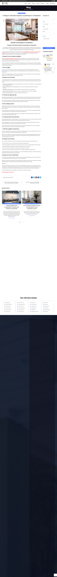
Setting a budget (4, 69)
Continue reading (32, 215)
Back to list (22, 182)
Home (25, 9)
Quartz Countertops (35, 203)
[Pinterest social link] (36, 177)
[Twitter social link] (34, 177)
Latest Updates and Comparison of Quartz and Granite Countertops (11, 207)
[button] (54, 68)
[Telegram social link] (40, 177)
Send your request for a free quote (8, 172)
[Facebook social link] (51, 1)
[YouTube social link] (54, 1)
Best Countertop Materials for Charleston (11, 203)
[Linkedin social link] (38, 177)
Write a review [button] (49, 60)
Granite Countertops (30, 9)
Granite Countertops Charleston (8, 177)
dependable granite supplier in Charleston (12, 58)
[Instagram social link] (53, 1)
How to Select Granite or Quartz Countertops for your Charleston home (31, 207)
